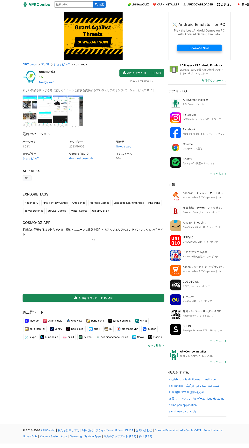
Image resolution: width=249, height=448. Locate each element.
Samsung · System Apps (85, 436)
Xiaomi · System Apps (54, 436)
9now (140, 336)
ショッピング (31, 158)
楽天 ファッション (180, 398)
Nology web (46, 82)
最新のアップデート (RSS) (120, 436)
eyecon (151, 328)
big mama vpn (130, 328)
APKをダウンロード (144, 73)
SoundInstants (212, 430)
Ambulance (78, 202)
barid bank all (38, 328)
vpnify (58, 328)
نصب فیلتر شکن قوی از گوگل (202, 385)
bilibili (97, 328)
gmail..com (210, 379)
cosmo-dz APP (37, 223)
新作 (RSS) (145, 436)
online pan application (183, 405)
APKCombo (30, 64)
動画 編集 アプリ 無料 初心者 (187, 392)
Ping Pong (154, 202)
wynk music (55, 320)
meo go (34, 320)
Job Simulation (100, 210)
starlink (157, 336)
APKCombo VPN (190, 430)
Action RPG (31, 202)
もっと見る (154, 345)
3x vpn (87, 336)
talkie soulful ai (122, 320)
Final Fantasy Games (55, 202)
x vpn (33, 336)
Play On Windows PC (141, 80)
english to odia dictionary (185, 379)
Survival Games (57, 210)
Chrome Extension (166, 430)
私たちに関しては (69, 430)
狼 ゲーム (199, 398)
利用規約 (87, 430)
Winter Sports (78, 210)
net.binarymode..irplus (114, 336)
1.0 (26, 146)
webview (76, 320)
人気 (171, 184)
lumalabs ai (52, 336)
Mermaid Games (99, 202)
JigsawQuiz (30, 436)
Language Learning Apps (129, 202)
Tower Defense (34, 210)
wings (143, 320)
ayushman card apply (182, 411)
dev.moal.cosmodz (81, 158)
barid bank (97, 320)
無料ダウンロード (213, 80)
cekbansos (176, 385)
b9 (110, 328)
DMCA (129, 430)
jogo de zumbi (216, 398)
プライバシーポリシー (109, 430)
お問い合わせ (144, 430)
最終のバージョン (37, 134)
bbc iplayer (77, 328)
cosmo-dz (47, 72)
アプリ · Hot (178, 91)
